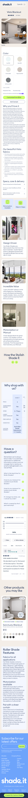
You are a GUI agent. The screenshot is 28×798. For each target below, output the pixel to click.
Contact (19, 758)
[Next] (16, 362)
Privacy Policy (4, 790)
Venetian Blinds (5, 769)
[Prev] (12, 362)
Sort (12, 545)
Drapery (14, 756)
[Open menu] (24, 4)
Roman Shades (5, 764)
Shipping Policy (16, 790)
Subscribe (21, 746)
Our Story (20, 767)
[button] (14, 15)
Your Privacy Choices (4, 772)
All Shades (4, 758)
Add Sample (14, 102)
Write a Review (20, 540)
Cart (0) (19, 4)
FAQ (18, 760)
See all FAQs (8, 468)
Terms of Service (23, 790)
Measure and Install (20, 765)
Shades (3, 756)
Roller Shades (5, 760)
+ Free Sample (4, 598)
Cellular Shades (5, 762)
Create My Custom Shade (14, 795)
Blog (18, 762)
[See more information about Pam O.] (22, 551)
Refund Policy (10, 790)
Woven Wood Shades (5, 766)
